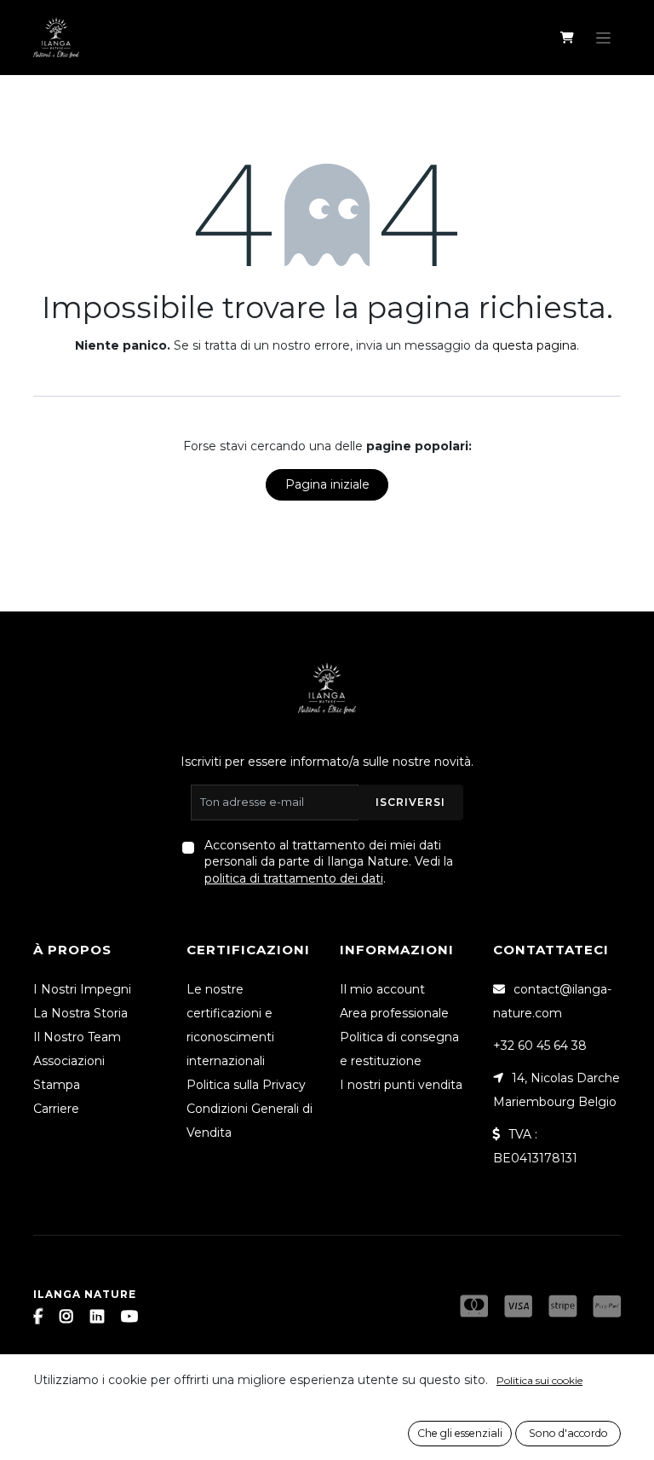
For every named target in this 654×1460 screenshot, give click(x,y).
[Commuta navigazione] (603, 37)
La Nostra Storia (80, 1013)
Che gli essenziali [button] (459, 1433)
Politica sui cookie (539, 1380)
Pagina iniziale (327, 484)
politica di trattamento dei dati (293, 878)
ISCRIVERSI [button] (410, 802)
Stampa (56, 1084)
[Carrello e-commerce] (567, 37)
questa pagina (534, 345)
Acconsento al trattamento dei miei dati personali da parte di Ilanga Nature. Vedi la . (328, 861)
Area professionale (394, 1013)
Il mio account (382, 989)
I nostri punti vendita (401, 1084)
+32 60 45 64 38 (540, 1045)
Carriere (56, 1108)
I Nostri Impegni (82, 989)
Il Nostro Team (77, 1037)
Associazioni (69, 1061)
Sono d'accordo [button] (568, 1433)
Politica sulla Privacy (246, 1084)
